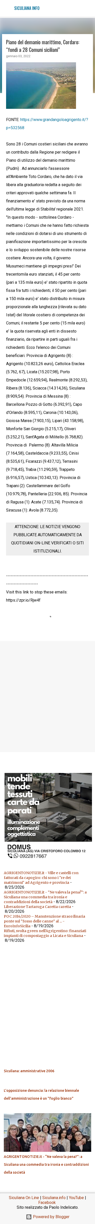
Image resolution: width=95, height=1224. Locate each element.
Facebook (47, 1202)
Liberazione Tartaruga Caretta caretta (37, 906)
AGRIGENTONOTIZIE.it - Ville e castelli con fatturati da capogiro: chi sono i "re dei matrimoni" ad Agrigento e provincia (41, 878)
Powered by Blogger (50, 1216)
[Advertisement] (47, 696)
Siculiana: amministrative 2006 (29, 1071)
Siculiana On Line (24, 1197)
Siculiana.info (54, 1197)
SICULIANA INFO (27, 8)
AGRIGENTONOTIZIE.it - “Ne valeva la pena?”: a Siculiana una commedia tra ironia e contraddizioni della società (45, 897)
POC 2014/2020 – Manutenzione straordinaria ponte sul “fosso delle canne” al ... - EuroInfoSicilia (44, 921)
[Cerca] (88, 8)
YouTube (76, 1197)
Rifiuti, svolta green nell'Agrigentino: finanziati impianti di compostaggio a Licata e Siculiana (45, 933)
